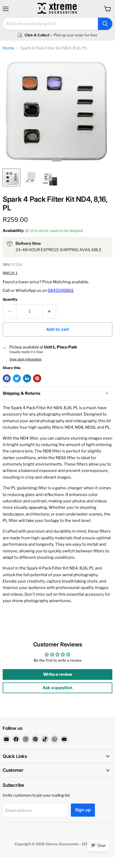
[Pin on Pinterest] (37, 378)
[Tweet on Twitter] (17, 378)
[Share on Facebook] (7, 378)
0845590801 (61, 290)
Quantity (10, 299)
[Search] (105, 24)
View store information (25, 359)
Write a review (57, 674)
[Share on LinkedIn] (27, 378)
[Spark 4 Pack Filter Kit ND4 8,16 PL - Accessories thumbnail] (30, 177)
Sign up (83, 809)
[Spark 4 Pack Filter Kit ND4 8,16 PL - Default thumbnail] (11, 177)
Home (8, 48)
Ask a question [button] (57, 687)
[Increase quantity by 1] (49, 311)
